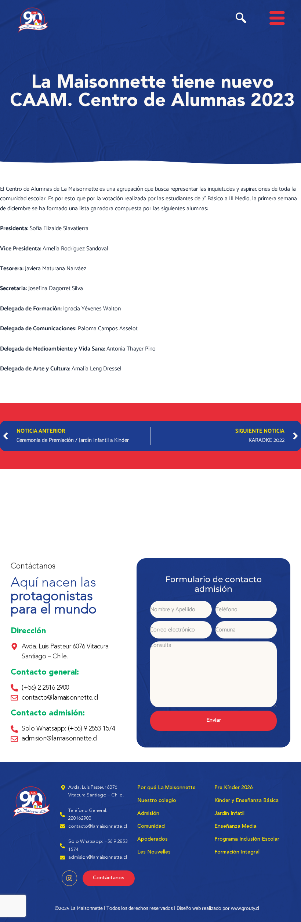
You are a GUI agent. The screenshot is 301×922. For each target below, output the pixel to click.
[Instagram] (69, 878)
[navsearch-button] (241, 20)
